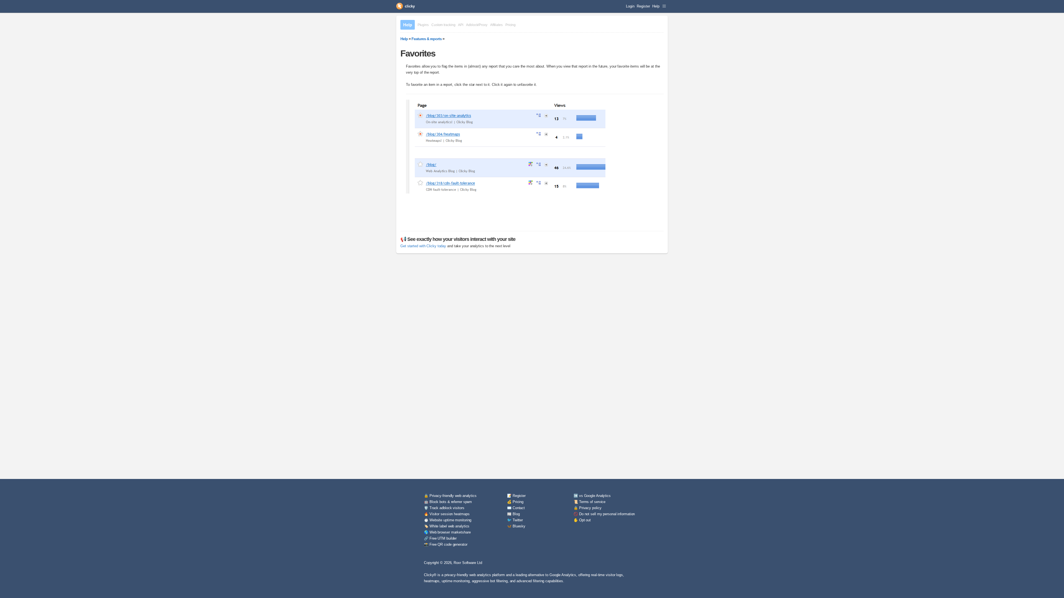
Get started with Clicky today (423, 246)
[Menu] (664, 6)
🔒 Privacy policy (587, 508)
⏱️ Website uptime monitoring (447, 520)
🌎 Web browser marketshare (447, 532)
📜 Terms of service (589, 502)
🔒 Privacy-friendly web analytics (450, 496)
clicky (410, 6)
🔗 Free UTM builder (440, 538)
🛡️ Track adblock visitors (444, 508)
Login (630, 6)
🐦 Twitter (515, 520)
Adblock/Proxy (476, 25)
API (460, 25)
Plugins (423, 25)
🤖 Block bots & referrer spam (448, 502)
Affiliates (496, 25)
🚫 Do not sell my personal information (604, 514)
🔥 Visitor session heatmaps (446, 514)
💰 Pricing (515, 502)
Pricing (510, 25)
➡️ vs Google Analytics (592, 496)
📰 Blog (513, 514)
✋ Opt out (582, 520)
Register (643, 6)
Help (655, 6)
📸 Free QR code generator (445, 544)
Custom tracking (443, 25)
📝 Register (516, 496)
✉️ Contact (516, 508)
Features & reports (426, 39)
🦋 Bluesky (516, 526)
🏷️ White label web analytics (446, 526)
